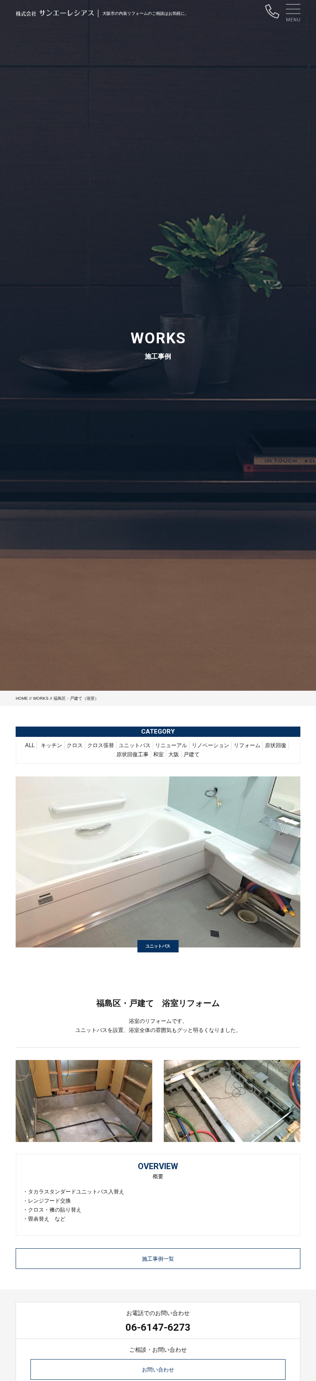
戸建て (192, 754)
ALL (30, 745)
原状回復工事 (132, 754)
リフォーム (247, 745)
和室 (158, 754)
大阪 (173, 754)
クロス (75, 745)
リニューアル (171, 745)
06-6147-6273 (158, 1327)
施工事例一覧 (158, 1259)
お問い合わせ (158, 1370)
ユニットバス (134, 745)
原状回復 (275, 745)
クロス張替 (100, 745)
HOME (22, 698)
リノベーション (210, 745)
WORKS (41, 698)
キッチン (51, 745)
